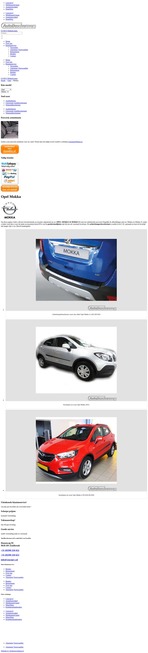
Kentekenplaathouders (14, 607)
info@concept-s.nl (9, 559)
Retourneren (14, 52)
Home (8, 41)
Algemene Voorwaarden (19, 50)
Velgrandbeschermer (13, 105)
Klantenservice (11, 46)
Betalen (13, 54)
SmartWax (9, 9)
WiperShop (10, 605)
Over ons (9, 43)
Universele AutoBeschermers (16, 103)
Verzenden (14, 48)
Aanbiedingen (11, 101)
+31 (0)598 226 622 (10, 550)
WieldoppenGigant (12, 5)
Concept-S (9, 3)
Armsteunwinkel (12, 7)
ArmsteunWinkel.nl (75, 142)
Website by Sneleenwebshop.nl (12, 651)
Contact (13, 56)
